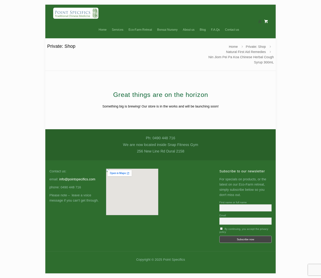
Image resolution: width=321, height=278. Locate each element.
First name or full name (233, 202)
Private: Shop (256, 47)
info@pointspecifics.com (77, 179)
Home (233, 47)
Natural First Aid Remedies (246, 52)
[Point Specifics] (75, 13)
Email (222, 215)
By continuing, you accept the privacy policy (243, 230)
